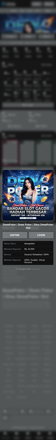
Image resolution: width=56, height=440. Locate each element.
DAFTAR (14, 235)
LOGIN (41, 235)
